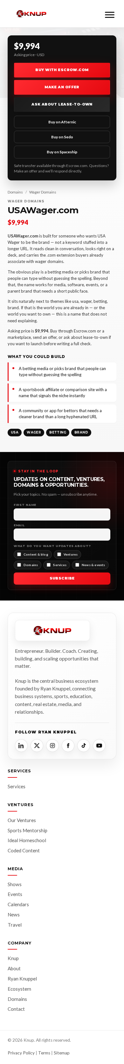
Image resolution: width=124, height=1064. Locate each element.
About (14, 968)
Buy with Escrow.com (61, 70)
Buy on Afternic (62, 122)
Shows (15, 884)
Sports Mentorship (27, 830)
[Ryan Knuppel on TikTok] (83, 745)
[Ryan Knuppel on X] (37, 745)
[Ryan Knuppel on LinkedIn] (21, 745)
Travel (15, 925)
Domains (15, 192)
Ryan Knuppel (22, 978)
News (14, 914)
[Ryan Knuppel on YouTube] (99, 745)
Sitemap (62, 1052)
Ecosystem (19, 989)
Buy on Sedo (62, 137)
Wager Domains (42, 192)
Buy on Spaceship (62, 151)
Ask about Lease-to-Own (62, 104)
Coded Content (24, 850)
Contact (16, 1009)
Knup (13, 958)
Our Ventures (22, 820)
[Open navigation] (109, 13)
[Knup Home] (31, 13)
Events (15, 894)
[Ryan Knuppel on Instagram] (52, 745)
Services (16, 786)
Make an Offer (62, 87)
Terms (44, 1052)
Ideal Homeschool (27, 840)
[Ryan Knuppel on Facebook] (68, 745)
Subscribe (62, 578)
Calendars (18, 904)
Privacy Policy (21, 1052)
